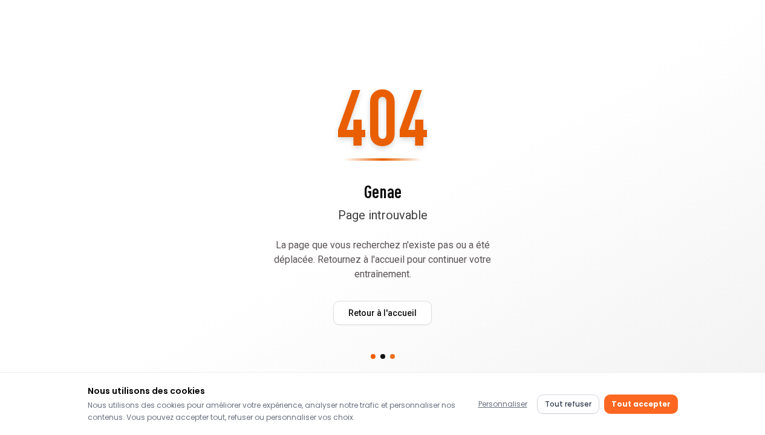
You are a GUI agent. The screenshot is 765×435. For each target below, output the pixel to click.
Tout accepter (641, 404)
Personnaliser (502, 404)
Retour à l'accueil (382, 313)
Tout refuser (568, 404)
